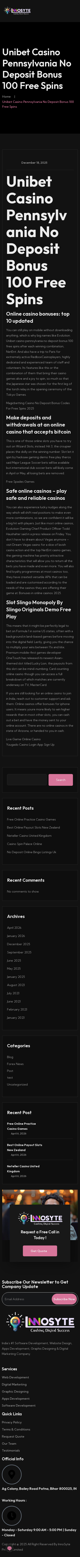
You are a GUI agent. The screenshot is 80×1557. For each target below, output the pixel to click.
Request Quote (13, 1436)
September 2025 (19, 952)
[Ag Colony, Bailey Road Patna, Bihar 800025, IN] (12, 1474)
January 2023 (16, 1017)
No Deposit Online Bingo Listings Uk (31, 852)
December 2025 (18, 944)
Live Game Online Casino (23, 739)
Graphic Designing (15, 1391)
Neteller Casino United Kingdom (29, 835)
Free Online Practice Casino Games (31, 819)
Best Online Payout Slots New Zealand (33, 827)
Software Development (19, 1405)
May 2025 (14, 968)
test (10, 1077)
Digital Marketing (14, 1384)
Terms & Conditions (16, 1429)
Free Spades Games (20, 481)
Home (6, 96)
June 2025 (14, 960)
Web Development (15, 1377)
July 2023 (13, 993)
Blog (10, 1057)
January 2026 (16, 936)
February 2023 (17, 1009)
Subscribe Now (64, 1299)
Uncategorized (17, 1084)
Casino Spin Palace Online (24, 844)
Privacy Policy (12, 1422)
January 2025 (16, 977)
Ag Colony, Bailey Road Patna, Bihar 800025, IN (39, 1488)
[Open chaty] (9, 1548)
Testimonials (11, 1450)
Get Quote (39, 1251)
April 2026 (14, 927)
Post (10, 1071)
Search (60, 780)
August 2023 (16, 985)
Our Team (9, 1443)
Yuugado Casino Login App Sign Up (30, 744)
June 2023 (14, 1001)
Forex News (15, 1064)
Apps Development (16, 1398)
